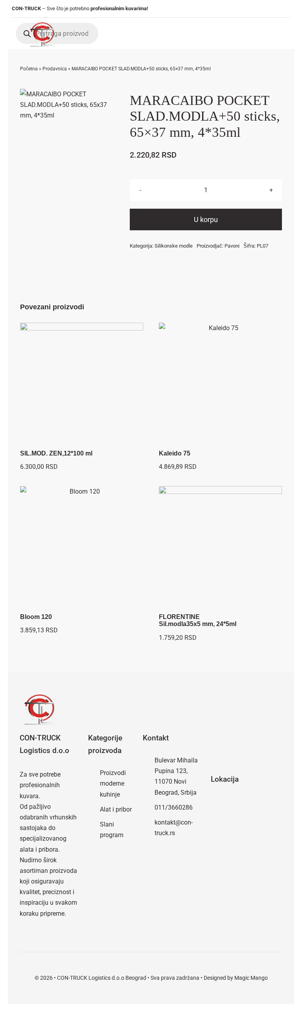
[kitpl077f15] (69, 105)
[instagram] (265, 8)
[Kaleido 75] (220, 384)
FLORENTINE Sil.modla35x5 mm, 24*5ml (197, 620)
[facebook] (253, 8)
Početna (29, 69)
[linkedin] (288, 8)
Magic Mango (251, 978)
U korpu (206, 219)
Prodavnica (54, 69)
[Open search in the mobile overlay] (57, 33)
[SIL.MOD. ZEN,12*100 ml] (81, 384)
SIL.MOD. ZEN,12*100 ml (56, 453)
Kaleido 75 (174, 453)
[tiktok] (276, 8)
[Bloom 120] (81, 547)
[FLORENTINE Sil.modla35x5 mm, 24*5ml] (220, 547)
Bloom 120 (36, 616)
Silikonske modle (174, 246)
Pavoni (232, 246)
